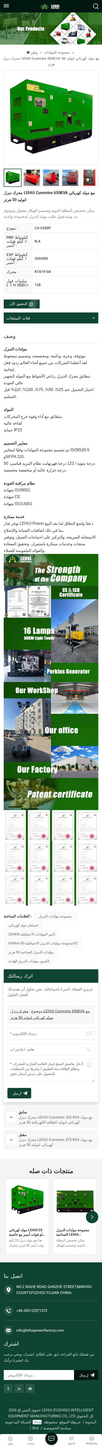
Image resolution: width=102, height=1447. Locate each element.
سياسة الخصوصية (57, 1428)
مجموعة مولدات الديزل (55, 916)
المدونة (90, 1422)
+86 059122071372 (31, 1310)
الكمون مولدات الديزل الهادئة (29, 961)
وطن (34, 52)
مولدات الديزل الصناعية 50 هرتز (31, 952)
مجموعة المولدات (57, 52)
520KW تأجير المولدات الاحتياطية (31, 934)
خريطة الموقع (70, 1422)
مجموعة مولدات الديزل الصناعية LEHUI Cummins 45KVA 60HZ (74, 1232)
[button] (92, 1217)
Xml (35, 1428)
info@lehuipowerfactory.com (40, 1330)
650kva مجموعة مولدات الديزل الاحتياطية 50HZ (42, 943)
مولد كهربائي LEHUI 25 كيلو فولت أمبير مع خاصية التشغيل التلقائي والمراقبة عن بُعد (27, 1232)
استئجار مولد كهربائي (23, 925)
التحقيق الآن (19, 303)
